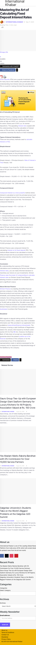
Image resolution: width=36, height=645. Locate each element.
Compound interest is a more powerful (12, 193)
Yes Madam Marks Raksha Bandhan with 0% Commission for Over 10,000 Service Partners (18, 459)
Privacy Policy (6, 639)
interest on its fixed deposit (16, 250)
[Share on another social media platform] (17, 70)
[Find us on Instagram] (11, 556)
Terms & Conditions (8, 632)
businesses (3, 309)
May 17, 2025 (30, 22)
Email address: (5, 615)
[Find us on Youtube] (16, 556)
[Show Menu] (2, 3)
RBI (14, 332)
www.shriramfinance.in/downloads (19, 325)
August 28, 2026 (20, 411)
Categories (3, 588)
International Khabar (14, 22)
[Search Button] (33, 3)
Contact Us (5, 634)
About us (4, 630)
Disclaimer (5, 637)
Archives (3, 603)
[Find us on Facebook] (2, 556)
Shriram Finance (5, 289)
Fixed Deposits (5, 79)
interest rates (4, 270)
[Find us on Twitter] (7, 556)
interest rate (22, 126)
